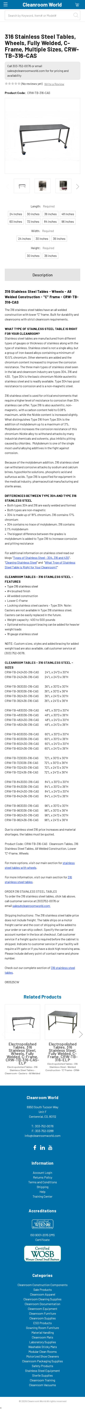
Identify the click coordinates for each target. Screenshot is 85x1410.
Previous (7, 186)
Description (42, 274)
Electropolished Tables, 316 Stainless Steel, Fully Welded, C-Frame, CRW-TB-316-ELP (62, 1051)
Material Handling (42, 1332)
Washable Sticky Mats (42, 1347)
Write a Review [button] (54, 84)
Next (77, 186)
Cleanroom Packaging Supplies (42, 1361)
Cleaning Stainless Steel (21, 562)
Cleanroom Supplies (42, 1318)
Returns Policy (42, 1177)
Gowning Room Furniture (42, 1328)
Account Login (42, 1172)
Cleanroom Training (42, 1380)
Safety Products (42, 1366)
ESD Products (42, 1323)
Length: (43, 206)
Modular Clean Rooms (42, 1351)
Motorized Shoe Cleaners (42, 1356)
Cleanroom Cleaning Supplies (42, 1299)
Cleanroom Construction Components (43, 1285)
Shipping (42, 1187)
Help (42, 1191)
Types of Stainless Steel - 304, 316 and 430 (41, 557)
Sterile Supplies (42, 1375)
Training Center (42, 1196)
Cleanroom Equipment (42, 1308)
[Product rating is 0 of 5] (13, 83)
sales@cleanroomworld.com (31, 906)
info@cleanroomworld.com (42, 1135)
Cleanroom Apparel (42, 1294)
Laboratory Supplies (42, 1342)
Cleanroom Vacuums (42, 1385)
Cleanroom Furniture (42, 1313)
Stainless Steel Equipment (42, 1370)
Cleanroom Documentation (42, 1304)
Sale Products (42, 1289)
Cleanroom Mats (42, 1337)
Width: (42, 231)
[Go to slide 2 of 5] (81, 1034)
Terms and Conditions (42, 1182)
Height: (42, 248)
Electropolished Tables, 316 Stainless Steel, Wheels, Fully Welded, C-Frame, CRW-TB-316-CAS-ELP (22, 1053)
